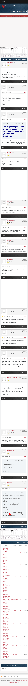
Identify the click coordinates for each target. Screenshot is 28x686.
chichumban (14, 552)
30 (16, 49)
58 (25, 52)
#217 (25, 246)
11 (3, 48)
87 (10, 55)
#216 (25, 227)
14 (9, 48)
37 (5, 50)
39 (10, 50)
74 (7, 54)
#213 (25, 119)
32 (21, 49)
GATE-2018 (14, 654)
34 (25, 49)
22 (26, 48)
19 (19, 48)
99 (10, 56)
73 (5, 54)
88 (12, 55)
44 (21, 50)
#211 (25, 69)
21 (24, 48)
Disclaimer (11, 682)
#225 (25, 488)
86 (8, 55)
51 (10, 52)
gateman (14, 564)
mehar (14, 588)
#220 (25, 337)
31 (19, 49)
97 (5, 56)
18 (17, 48)
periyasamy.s (10, 450)
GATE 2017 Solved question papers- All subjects (6, 654)
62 (7, 53)
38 (8, 50)
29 (14, 49)
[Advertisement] (14, 32)
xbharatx (9, 259)
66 (16, 53)
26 (8, 49)
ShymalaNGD (10, 62)
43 (19, 50)
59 (1, 53)
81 (22, 54)
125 (20, 610)
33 (23, 49)
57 (23, 52)
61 (5, 53)
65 (14, 53)
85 (5, 55)
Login (13, 11)
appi (8, 113)
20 (22, 48)
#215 (25, 207)
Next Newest (23, 526)
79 (18, 54)
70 (25, 53)
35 (1, 50)
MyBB (8, 680)
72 (3, 54)
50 (8, 52)
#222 (25, 384)
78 (16, 54)
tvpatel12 (9, 201)
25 (5, 49)
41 (14, 50)
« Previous (8, 47)
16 (13, 48)
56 (21, 52)
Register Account (22, 11)
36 (3, 50)
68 (21, 53)
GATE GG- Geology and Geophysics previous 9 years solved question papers (6, 599)
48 (3, 52)
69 (23, 53)
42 (16, 50)
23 (1, 49)
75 (9, 54)
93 (23, 55)
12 (5, 48)
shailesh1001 (10, 220)
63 (10, 53)
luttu (14, 624)
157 (16, 56)
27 (10, 49)
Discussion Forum (17, 16)
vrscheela (9, 482)
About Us (17, 682)
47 (1, 52)
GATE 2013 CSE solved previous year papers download (6, 636)
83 (1, 55)
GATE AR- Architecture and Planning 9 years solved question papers (6, 577)
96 (3, 56)
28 (12, 49)
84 (3, 55)
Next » (19, 56)
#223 (25, 437)
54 (16, 52)
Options (23, 59)
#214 (25, 158)
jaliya (14, 610)
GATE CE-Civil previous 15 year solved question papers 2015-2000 (6, 565)
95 (1, 56)
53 (14, 52)
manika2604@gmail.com (13, 352)
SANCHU (9, 86)
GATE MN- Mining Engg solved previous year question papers (6, 553)
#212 (25, 92)
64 (12, 53)
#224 (25, 456)
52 (12, 52)
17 (15, 48)
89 (14, 55)
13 (7, 48)
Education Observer (7, 16)
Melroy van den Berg (22, 680)
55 (19, 52)
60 (3, 53)
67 (19, 53)
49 (5, 52)
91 (19, 55)
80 (20, 54)
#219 (25, 316)
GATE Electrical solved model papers (5, 645)
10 (1, 48)
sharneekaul (10, 310)
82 (24, 54)
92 (21, 55)
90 (16, 55)
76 (11, 54)
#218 (25, 266)
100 (12, 56)
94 (25, 55)
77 (14, 54)
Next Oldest (5, 526)
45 (23, 50)
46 (25, 50)
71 (1, 54)
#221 (25, 358)
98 (8, 56)
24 (3, 49)
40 (12, 50)
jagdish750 (10, 152)
